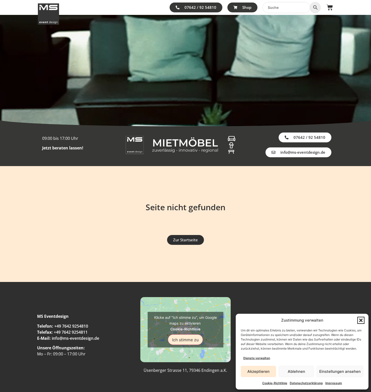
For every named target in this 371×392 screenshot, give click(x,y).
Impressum (333, 383)
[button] (360, 320)
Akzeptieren (258, 371)
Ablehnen (296, 371)
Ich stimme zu (185, 339)
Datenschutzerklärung (306, 383)
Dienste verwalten (256, 358)
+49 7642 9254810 (71, 326)
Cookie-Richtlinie (274, 383)
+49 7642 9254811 (71, 332)
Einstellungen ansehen (340, 371)
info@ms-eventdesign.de (75, 338)
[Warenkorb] (330, 7)
